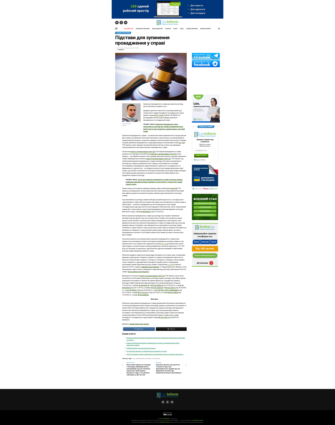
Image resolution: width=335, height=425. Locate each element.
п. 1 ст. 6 (165, 244)
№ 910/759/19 (170, 288)
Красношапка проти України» (138, 272)
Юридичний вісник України (139, 324)
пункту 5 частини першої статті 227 (158, 159)
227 (180, 143)
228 (183, 143)
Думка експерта (205, 28)
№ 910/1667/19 (164, 317)
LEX (134, 358)
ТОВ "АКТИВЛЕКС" (164, 418)
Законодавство (157, 28)
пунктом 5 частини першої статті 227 (164, 154)
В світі (175, 28)
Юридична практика (143, 28)
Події (181, 28)
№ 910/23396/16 (157, 285)
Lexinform (121, 49)
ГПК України (156, 358)
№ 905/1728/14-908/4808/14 (169, 290)
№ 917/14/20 (158, 115)
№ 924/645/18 (144, 285)
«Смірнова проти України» (150, 267)
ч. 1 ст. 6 (171, 264)
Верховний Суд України (144, 358)
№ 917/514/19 (143, 292)
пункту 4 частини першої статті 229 (142, 151)
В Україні (168, 28)
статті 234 (173, 188)
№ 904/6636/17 (146, 212)
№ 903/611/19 (135, 290)
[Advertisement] (206, 81)
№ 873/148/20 (173, 292)
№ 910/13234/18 (157, 288)
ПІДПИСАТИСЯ (201, 155)
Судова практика (192, 28)
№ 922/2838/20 (143, 295)
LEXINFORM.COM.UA (197, 420)
